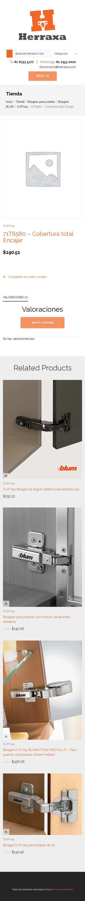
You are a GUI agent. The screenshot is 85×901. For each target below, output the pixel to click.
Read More (14, 495)
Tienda (20, 101)
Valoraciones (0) (15, 297)
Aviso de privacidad (62, 889)
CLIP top (22, 106)
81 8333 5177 (24, 62)
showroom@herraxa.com (57, 67)
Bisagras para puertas (41, 101)
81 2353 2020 (66, 62)
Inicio (9, 101)
